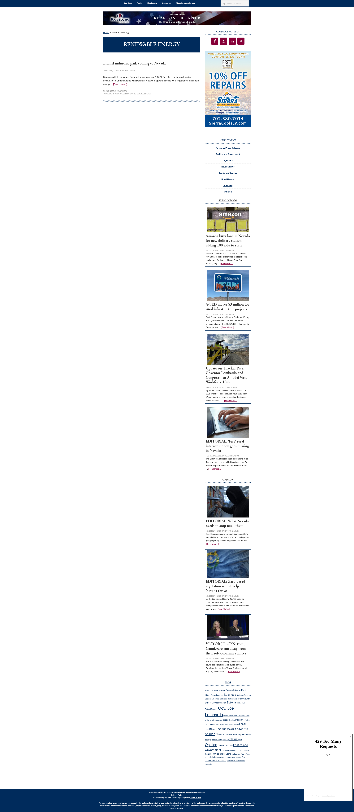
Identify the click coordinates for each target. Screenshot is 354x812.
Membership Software (328, 796)
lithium (236, 724)
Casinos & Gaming (212, 699)
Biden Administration (214, 694)
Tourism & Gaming (228, 172)
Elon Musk (241, 703)
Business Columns (244, 695)
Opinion (228, 191)
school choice (211, 757)
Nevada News (121, 91)
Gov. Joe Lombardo (124, 94)
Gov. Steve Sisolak (230, 715)
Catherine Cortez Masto (229, 699)
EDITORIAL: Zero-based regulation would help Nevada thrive (225, 586)
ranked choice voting (222, 753)
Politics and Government (228, 154)
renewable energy (142, 94)
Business (227, 185)
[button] (228, 89)
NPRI (240, 740)
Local (242, 724)
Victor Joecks (236, 760)
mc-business (225, 729)
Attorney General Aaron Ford (231, 690)
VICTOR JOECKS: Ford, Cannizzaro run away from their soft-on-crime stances (226, 648)
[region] (228, 89)
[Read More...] (226, 263)
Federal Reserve (211, 709)
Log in (202, 792)
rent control (236, 754)
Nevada (220, 734)
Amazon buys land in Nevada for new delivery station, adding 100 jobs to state (228, 240)
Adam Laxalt (210, 690)
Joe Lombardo (221, 724)
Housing (231, 720)
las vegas (229, 724)
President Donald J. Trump (231, 750)
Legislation (228, 160)
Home (106, 32)
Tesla (229, 760)
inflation (239, 719)
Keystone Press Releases (228, 147)
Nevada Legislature (220, 739)
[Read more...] (120, 84)
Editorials (232, 702)
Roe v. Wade (245, 754)
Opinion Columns (225, 745)
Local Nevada (211, 729)
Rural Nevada (227, 179)
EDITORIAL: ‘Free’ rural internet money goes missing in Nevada (227, 446)
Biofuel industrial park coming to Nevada (134, 63)
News (233, 739)
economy (222, 702)
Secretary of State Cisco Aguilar (229, 757)
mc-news (237, 729)
